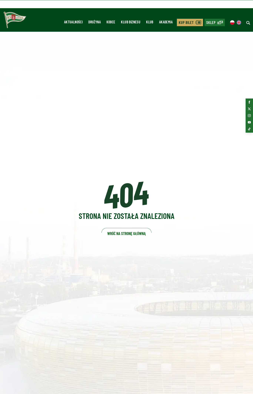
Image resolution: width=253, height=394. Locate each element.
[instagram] (249, 115)
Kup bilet (186, 22)
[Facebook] (249, 102)
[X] (249, 109)
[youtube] (249, 122)
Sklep (211, 22)
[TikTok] (249, 129)
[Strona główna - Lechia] (15, 21)
